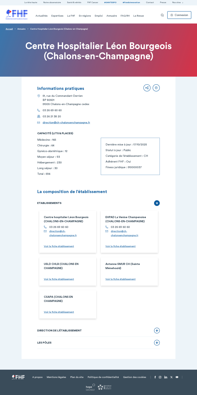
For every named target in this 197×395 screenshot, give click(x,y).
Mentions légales (56, 377)
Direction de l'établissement (59, 330)
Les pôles (44, 342)
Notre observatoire (52, 2)
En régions (85, 16)
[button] (147, 87)
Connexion (181, 15)
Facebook (155, 377)
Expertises (57, 16)
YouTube (177, 377)
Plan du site (76, 377)
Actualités (42, 16)
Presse (163, 2)
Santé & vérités (74, 2)
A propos (37, 377)
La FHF (71, 16)
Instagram (160, 377)
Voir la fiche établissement (59, 246)
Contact (150, 2)
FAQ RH (125, 16)
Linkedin (166, 377)
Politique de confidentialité (103, 377)
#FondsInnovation (131, 2)
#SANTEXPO (110, 2)
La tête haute (30, 2)
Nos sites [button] (176, 2)
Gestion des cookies (134, 377)
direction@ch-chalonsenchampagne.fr (66, 122)
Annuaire (112, 16)
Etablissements (49, 203)
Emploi (99, 16)
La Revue (138, 16)
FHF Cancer (92, 2)
